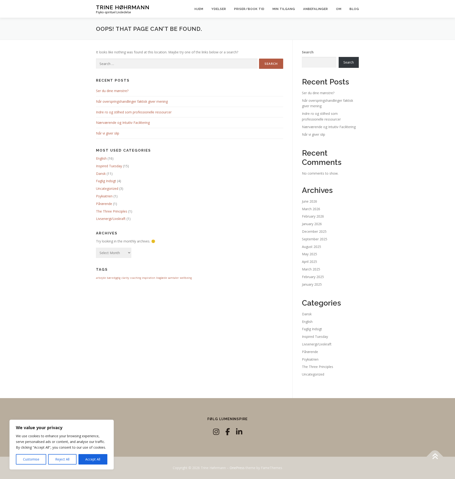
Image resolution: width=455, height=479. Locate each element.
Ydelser (218, 9)
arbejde (101, 277)
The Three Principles (111, 211)
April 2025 (309, 261)
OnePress (237, 467)
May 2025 (309, 254)
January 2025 (312, 284)
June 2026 (309, 201)
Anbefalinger (315, 9)
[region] (61, 445)
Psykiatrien (104, 196)
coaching (135, 277)
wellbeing (186, 277)
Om (338, 9)
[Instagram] (216, 432)
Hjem (199, 9)
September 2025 (314, 239)
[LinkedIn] (239, 432)
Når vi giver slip (107, 133)
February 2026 (313, 216)
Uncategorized (107, 188)
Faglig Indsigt (106, 181)
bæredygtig (113, 277)
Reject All (62, 459)
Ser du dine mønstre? (112, 90)
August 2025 (311, 246)
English (101, 158)
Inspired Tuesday (109, 166)
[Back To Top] (435, 456)
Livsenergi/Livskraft (111, 218)
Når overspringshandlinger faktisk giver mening (132, 101)
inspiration (148, 277)
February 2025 (313, 276)
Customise (31, 459)
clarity (125, 277)
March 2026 (311, 209)
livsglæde (161, 277)
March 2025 (311, 269)
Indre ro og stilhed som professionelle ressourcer (134, 112)
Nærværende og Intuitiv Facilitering (123, 122)
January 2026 (312, 224)
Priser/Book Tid (249, 9)
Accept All (92, 459)
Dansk (101, 173)
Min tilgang (284, 9)
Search (308, 52)
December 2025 (314, 231)
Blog (354, 9)
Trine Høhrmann (123, 7)
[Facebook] (227, 432)
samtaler (173, 277)
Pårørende (104, 203)
